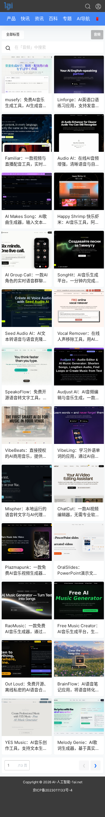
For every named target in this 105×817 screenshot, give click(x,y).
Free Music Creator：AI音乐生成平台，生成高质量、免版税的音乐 (78, 631)
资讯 (39, 18)
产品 (11, 18)
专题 (67, 18)
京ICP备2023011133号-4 (53, 790)
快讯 (25, 18)
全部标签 (13, 34)
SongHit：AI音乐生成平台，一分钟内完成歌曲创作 (78, 280)
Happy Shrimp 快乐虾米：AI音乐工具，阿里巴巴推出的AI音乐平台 (78, 222)
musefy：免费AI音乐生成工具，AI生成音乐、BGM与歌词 (25, 105)
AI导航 (83, 18)
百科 (53, 18)
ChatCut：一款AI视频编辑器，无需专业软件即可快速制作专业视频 (78, 514)
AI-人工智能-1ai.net (66, 782)
